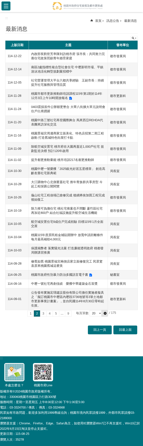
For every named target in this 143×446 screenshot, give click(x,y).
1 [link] (30, 313)
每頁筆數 (82, 313)
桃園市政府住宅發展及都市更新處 (77, 6)
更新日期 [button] (6, 434)
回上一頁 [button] (99, 330)
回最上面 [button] (125, 330)
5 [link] (56, 313)
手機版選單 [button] (5, 5)
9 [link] (68, 313)
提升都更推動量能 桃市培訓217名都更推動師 (62, 160)
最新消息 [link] (130, 21)
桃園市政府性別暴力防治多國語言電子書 (59, 275)
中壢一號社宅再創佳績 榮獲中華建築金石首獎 (64, 283)
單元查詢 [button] (134, 38)
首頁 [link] (98, 21)
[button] (104, 313)
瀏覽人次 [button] (6, 439)
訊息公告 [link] (113, 21)
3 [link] (43, 313)
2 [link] (37, 313)
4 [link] (49, 313)
